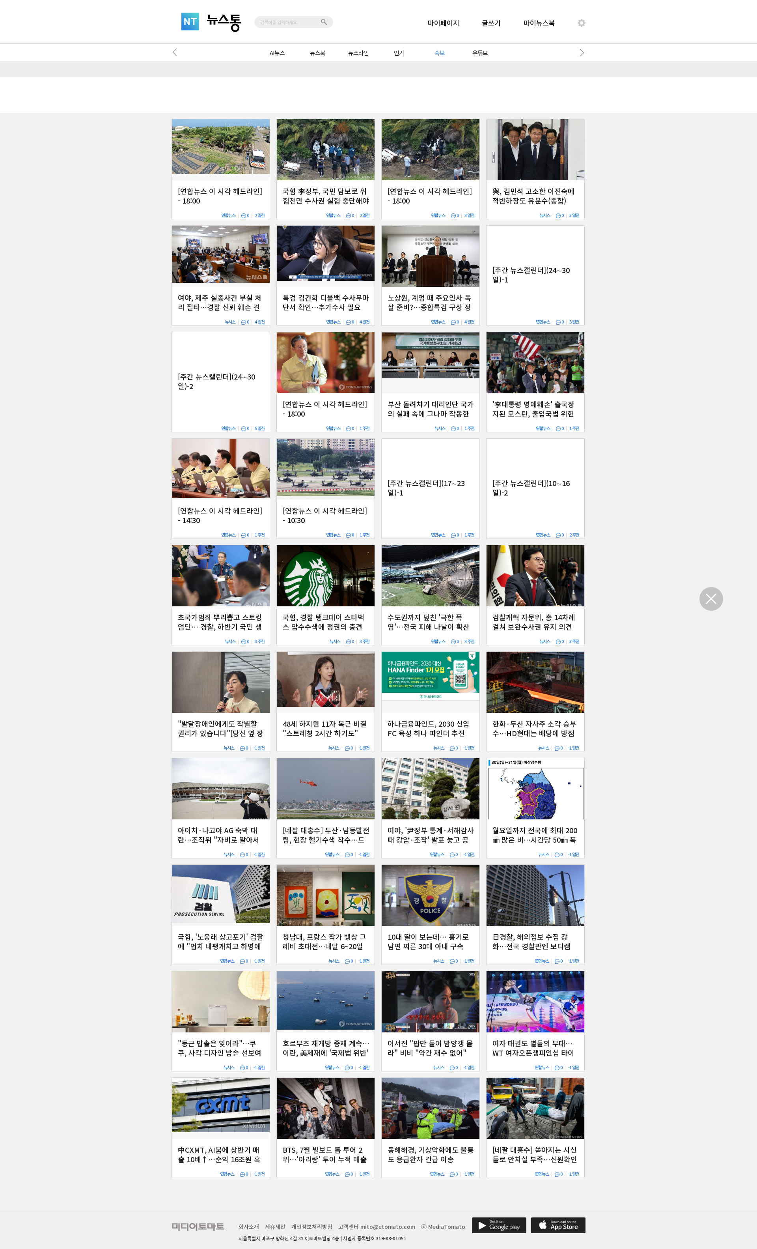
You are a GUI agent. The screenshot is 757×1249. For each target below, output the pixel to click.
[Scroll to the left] (177, 52)
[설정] (581, 23)
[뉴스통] (224, 23)
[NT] (190, 21)
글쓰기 (491, 23)
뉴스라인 (358, 53)
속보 (439, 53)
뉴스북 (317, 53)
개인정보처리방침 (311, 1226)
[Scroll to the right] (580, 52)
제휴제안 (275, 1226)
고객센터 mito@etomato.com (376, 1226)
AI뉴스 (277, 53)
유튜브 (480, 53)
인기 (399, 53)
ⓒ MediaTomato (443, 1226)
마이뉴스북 (539, 23)
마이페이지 (443, 23)
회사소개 (249, 1226)
